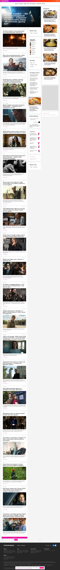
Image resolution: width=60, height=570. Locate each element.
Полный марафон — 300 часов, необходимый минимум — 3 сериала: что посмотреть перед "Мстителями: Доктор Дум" (16, 19)
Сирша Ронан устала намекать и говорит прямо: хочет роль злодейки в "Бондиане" (13, 465)
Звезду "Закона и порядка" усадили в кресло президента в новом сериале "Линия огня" (14, 235)
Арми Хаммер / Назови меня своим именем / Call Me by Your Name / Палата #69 (33, 134)
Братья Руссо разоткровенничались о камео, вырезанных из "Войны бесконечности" (14, 56)
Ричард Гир (33, 50)
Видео (24, 551)
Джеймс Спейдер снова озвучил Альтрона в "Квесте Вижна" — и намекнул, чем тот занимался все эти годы (13, 106)
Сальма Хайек (33, 52)
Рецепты (50, 550)
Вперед (16, 539)
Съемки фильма (33, 551)
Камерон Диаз (33, 48)
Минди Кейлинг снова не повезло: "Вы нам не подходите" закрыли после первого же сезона (14, 132)
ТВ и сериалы (32, 3)
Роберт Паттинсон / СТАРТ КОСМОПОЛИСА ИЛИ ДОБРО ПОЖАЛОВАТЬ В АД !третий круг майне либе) (33, 139)
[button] (40, 17)
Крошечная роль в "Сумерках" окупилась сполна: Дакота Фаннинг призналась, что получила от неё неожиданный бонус (13, 81)
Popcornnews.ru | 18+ (33, 156)
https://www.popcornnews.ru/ (28, 563)
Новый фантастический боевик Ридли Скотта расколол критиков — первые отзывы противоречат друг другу (14, 157)
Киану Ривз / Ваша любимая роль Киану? (33, 151)
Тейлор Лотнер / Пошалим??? (32, 143)
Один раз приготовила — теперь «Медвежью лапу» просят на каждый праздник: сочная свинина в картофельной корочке (34, 84)
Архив (40, 539)
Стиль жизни (38, 3)
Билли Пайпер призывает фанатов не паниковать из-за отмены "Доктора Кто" (13, 389)
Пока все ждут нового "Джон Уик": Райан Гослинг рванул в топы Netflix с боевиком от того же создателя (14, 183)
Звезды (25, 3)
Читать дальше (5, 50)
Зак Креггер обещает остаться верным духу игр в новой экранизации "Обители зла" (13, 31)
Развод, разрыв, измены (7, 551)
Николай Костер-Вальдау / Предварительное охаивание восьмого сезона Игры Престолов (33, 147)
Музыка (43, 3)
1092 (13, 539)
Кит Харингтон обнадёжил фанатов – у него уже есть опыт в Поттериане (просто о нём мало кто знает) (13, 286)
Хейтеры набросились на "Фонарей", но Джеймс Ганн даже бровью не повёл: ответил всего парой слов (14, 312)
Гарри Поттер (27, 551)
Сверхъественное (37, 551)
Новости (16, 3)
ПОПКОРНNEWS (9, 545)
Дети (11, 551)
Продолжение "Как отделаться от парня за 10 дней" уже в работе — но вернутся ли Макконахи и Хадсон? (14, 363)
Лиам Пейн (32, 46)
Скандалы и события (19, 551)
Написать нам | (32, 158)
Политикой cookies (29, 568)
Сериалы (32, 550)
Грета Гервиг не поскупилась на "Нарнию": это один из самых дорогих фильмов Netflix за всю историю (14, 439)
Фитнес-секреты (46, 550)
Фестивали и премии (25, 550)
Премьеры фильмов (6, 550)
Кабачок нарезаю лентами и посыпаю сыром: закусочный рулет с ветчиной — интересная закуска (34, 79)
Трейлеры (37, 550)
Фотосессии (5, 556)
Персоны (21, 3)
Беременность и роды (12, 550)
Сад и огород (53, 550)
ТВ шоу (40, 550)
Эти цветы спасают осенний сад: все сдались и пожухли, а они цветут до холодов (34, 75)
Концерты (7, 559)
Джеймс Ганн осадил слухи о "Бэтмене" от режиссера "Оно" (13, 260)
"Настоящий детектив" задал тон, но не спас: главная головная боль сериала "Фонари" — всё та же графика (14, 210)
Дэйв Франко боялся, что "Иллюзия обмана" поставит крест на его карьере (14, 414)
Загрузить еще (14, 537)
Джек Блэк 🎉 (33, 44)
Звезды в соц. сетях (6, 558)
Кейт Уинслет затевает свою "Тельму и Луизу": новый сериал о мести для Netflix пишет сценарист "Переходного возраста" (14, 490)
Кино (28, 3)
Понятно (42, 567)
